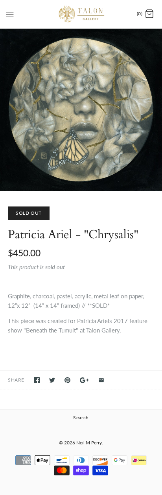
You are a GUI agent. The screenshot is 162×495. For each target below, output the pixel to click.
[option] (81, 110)
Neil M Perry (89, 443)
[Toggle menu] (10, 14)
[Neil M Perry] (81, 14)
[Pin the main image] (67, 380)
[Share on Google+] (84, 380)
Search (81, 417)
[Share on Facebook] (37, 380)
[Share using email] (101, 380)
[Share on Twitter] (52, 380)
